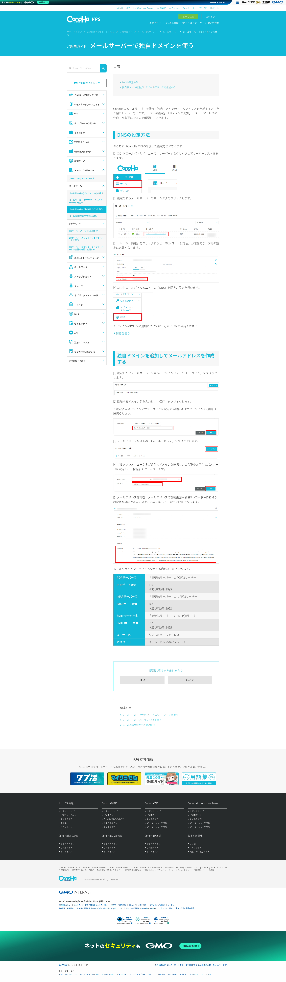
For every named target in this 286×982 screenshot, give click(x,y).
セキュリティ (122, 974)
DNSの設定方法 (130, 82)
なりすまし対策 (166, 908)
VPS (128, 8)
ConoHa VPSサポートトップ (100, 31)
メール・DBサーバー (148, 31)
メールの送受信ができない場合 (138, 724)
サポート (214, 8)
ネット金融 (172, 974)
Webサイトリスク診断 (137, 905)
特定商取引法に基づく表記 (83, 870)
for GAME (161, 8)
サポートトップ (74, 31)
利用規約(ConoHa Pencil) (212, 867)
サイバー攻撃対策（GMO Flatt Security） (141, 908)
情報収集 (161, 974)
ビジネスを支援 (108, 974)
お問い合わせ (212, 22)
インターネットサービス (68, 974)
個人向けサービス (196, 974)
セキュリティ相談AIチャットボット (162, 905)
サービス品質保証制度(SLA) (130, 870)
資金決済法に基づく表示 (106, 870)
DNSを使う (123, 333)
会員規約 (62, 867)
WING (120, 8)
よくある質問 (172, 22)
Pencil (186, 8)
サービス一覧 (200, 8)
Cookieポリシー (184, 870)
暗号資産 (183, 974)
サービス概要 (208, 870)
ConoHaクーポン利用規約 (127, 867)
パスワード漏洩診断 (118, 905)
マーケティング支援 (137, 974)
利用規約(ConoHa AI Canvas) (187, 867)
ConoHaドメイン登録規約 (79, 867)
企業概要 (197, 870)
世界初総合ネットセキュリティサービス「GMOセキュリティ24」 (83, 905)
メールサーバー (170, 31)
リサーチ (151, 974)
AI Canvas (174, 8)
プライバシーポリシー (166, 870)
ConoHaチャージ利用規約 (103, 867)
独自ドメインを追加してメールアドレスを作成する (148, 87)
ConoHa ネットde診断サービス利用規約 (156, 867)
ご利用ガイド (154, 22)
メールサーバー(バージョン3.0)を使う (141, 720)
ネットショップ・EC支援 (89, 974)
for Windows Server (143, 8)
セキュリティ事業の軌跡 (185, 908)
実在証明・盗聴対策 (66, 908)
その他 (208, 974)
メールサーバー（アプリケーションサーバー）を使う (150, 715)
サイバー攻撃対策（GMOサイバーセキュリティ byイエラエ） (100, 908)
